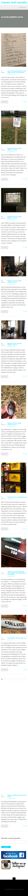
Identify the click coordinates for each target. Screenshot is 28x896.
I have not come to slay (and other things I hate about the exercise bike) (17, 573)
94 (26, 669)
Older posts (22, 7)
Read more (4, 101)
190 (26, 247)
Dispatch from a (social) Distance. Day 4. (14, 344)
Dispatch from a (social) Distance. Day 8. (14, 281)
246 (26, 453)
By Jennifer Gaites (11, 74)
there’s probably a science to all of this (16, 795)
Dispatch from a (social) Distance (17, 497)
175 (26, 376)
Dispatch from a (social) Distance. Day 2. (14, 423)
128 (26, 179)
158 (26, 826)
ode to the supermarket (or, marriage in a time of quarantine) (17, 71)
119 (26, 311)
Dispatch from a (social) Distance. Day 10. (14, 217)
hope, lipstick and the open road (16, 638)
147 (26, 528)
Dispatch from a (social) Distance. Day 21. (14, 149)
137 (26, 606)
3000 (25, 101)
